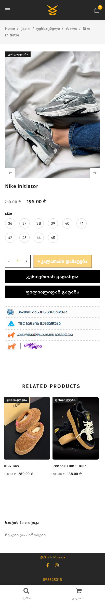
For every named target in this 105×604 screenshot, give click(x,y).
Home (10, 28)
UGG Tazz (11, 466)
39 (53, 223)
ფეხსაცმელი (48, 28)
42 (10, 237)
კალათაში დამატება (64, 261)
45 (53, 237)
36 (10, 223)
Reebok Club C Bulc (69, 466)
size (8, 213)
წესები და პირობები (25, 535)
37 (24, 223)
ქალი (26, 28)
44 (39, 237)
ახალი (71, 28)
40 (67, 223)
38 (38, 223)
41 (82, 223)
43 (24, 237)
